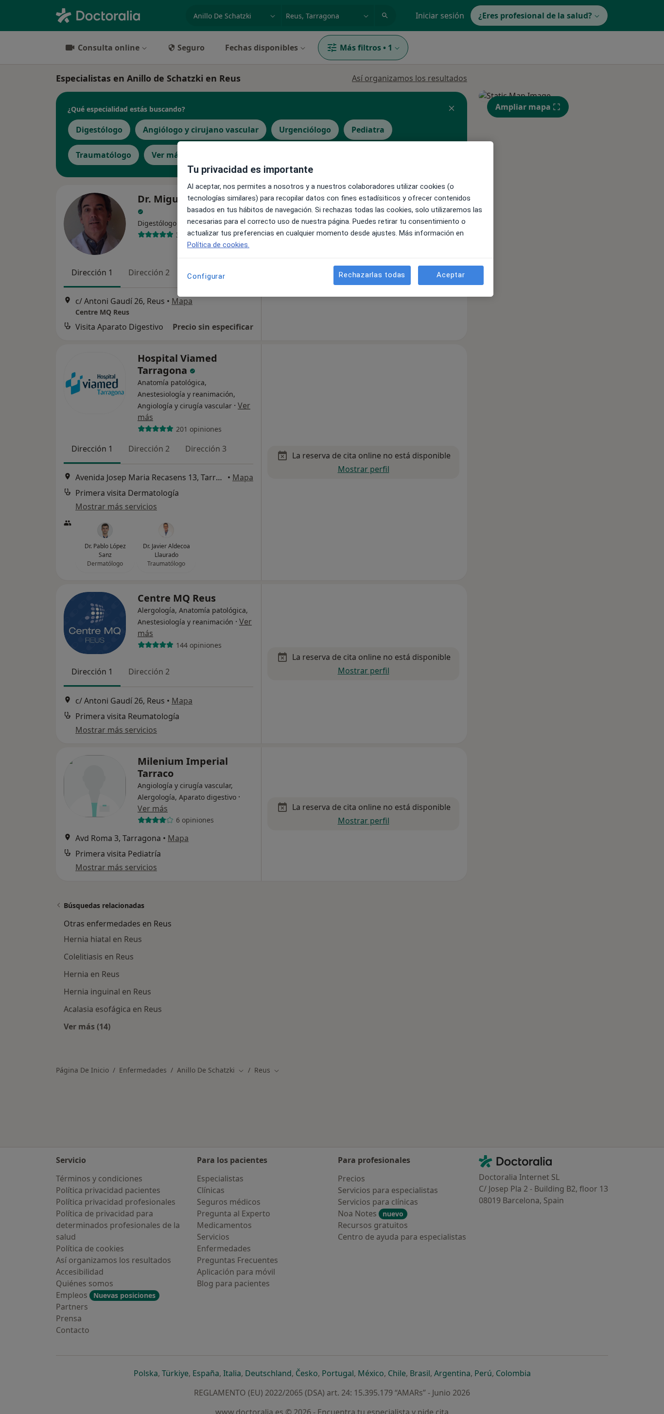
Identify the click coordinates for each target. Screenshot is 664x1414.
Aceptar (451, 275)
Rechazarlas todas (372, 275)
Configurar (206, 276)
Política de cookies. (218, 244)
